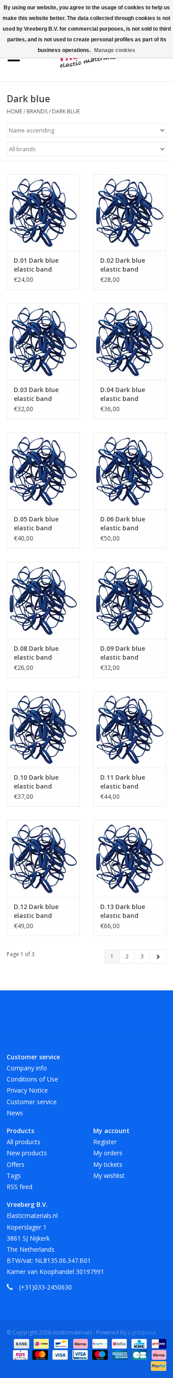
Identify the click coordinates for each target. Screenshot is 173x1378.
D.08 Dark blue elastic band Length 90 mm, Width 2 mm (37, 653)
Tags (14, 1175)
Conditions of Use (32, 1079)
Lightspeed (142, 1332)
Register (105, 1142)
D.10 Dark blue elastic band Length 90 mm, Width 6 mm (37, 782)
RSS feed (19, 1186)
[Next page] (158, 956)
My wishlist (109, 1175)
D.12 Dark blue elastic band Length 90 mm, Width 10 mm (37, 911)
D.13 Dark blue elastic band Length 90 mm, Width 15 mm (123, 911)
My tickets (107, 1164)
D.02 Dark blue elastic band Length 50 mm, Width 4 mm (123, 265)
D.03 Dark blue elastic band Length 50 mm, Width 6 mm (37, 394)
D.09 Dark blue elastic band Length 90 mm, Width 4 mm (123, 653)
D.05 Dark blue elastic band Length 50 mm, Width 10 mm (37, 524)
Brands (37, 111)
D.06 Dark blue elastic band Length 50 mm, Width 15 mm (123, 524)
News (15, 1113)
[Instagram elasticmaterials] (134, 1017)
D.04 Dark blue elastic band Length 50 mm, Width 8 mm (123, 394)
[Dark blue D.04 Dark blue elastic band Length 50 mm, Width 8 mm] (129, 341)
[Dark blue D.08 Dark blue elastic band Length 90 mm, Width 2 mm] (43, 600)
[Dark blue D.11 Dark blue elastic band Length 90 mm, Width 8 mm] (129, 729)
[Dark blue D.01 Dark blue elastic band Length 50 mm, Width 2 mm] (43, 212)
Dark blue (66, 111)
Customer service (32, 1102)
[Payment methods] (21, 1343)
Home (14, 111)
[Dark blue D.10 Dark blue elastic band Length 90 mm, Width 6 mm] (43, 729)
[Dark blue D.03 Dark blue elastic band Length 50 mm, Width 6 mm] (43, 341)
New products (27, 1153)
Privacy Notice (27, 1090)
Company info (27, 1068)
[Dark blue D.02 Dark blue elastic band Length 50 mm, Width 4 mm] (129, 212)
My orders (107, 1153)
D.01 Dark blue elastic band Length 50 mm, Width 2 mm (37, 265)
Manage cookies (114, 50)
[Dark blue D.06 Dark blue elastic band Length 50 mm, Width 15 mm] (129, 471)
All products (23, 1142)
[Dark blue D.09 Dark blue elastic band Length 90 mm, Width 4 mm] (129, 600)
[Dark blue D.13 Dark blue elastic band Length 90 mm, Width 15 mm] (129, 858)
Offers (15, 1164)
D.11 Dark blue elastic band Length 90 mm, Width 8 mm (123, 782)
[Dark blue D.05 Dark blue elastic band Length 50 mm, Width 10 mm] (43, 471)
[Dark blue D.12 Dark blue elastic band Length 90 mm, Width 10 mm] (43, 858)
